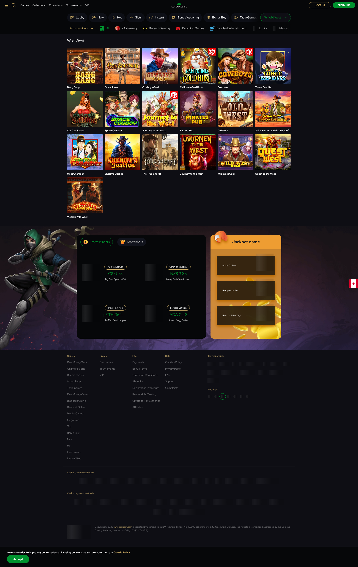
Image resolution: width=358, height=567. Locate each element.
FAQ (167, 375)
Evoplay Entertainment (231, 28)
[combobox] (275, 17)
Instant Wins (74, 458)
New (69, 439)
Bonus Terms (139, 368)
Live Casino (73, 452)
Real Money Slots (77, 362)
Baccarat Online (76, 407)
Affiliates (137, 407)
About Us (137, 381)
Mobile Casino (75, 413)
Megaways (73, 420)
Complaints (171, 388)
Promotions (55, 5)
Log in (320, 5)
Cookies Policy (173, 362)
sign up (344, 5)
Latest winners (100, 242)
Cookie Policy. (122, 552)
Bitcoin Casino (75, 375)
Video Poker (74, 381)
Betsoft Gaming (159, 28)
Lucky (263, 28)
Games (25, 5)
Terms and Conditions (144, 375)
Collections (38, 5)
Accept (18, 559)
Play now (85, 56)
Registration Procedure (145, 388)
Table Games (74, 388)
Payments (138, 362)
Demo (85, 66)
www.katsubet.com (123, 526)
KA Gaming (129, 28)
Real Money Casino (78, 394)
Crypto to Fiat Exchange (146, 400)
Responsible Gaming (144, 394)
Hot (69, 445)
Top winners (135, 242)
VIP (87, 5)
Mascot (284, 28)
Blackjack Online (76, 400)
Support (170, 381)
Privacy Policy (173, 368)
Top (69, 426)
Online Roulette (76, 368)
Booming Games (193, 28)
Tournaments (73, 5)
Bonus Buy (73, 433)
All (107, 28)
